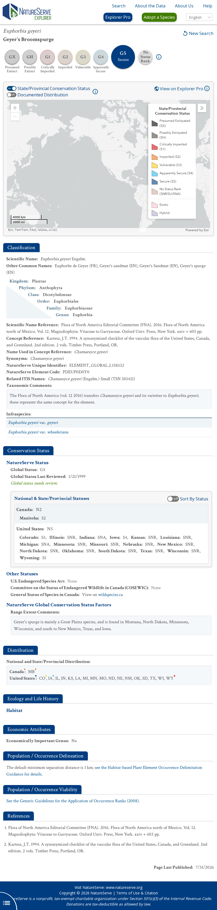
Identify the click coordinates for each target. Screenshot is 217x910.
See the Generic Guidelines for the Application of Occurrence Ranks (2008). (73, 801)
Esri (206, 230)
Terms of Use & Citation (137, 892)
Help (207, 6)
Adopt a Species (159, 17)
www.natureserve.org (124, 887)
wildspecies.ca (110, 595)
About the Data (150, 6)
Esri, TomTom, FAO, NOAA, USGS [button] (32, 230)
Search (118, 6)
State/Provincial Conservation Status (53, 88)
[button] (15, 108)
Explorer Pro (117, 17)
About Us (184, 6)
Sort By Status (194, 499)
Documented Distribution (42, 95)
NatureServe (101, 892)
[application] (108, 166)
